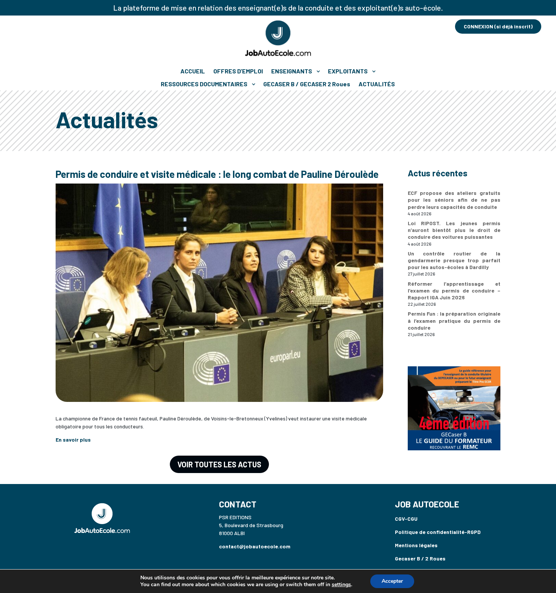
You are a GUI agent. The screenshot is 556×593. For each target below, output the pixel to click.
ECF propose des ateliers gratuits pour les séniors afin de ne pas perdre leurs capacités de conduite (454, 200)
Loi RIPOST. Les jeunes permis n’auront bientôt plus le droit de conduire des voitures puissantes (454, 230)
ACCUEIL (192, 71)
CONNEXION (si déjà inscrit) (498, 26)
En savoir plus (73, 439)
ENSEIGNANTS (291, 71)
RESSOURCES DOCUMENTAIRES (204, 83)
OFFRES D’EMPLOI (238, 71)
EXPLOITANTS (348, 71)
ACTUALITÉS (377, 83)
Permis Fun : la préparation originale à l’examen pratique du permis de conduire (454, 320)
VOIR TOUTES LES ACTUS (219, 464)
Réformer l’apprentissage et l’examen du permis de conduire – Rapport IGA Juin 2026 (454, 290)
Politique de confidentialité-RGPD (438, 532)
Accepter (392, 581)
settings (341, 584)
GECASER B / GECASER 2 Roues (306, 83)
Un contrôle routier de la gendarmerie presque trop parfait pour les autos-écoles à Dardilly (454, 260)
